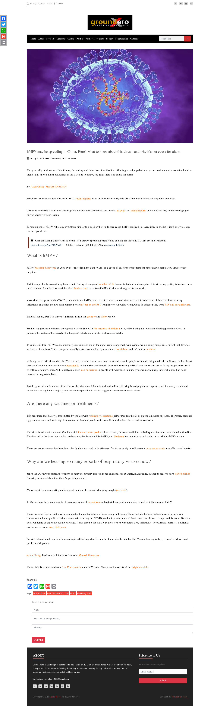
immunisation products (90, 432)
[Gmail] (4, 36)
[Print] (4, 42)
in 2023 (121, 210)
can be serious (89, 369)
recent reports (83, 198)
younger (91, 316)
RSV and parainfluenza (177, 304)
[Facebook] (4, 19)
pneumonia (72, 365)
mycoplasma (94, 502)
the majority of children (107, 328)
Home (33, 38)
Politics (79, 38)
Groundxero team (179, 696)
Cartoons (134, 38)
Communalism (121, 38)
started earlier (182, 473)
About (49, 3)
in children (122, 349)
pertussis (121, 490)
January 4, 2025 (115, 245)
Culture (70, 38)
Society (109, 38)
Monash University (56, 186)
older (104, 316)
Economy (61, 38)
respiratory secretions (101, 415)
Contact (60, 3)
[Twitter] (4, 25)
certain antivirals (155, 448)
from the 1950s (105, 284)
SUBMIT (38, 639)
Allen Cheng (37, 186)
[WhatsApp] (4, 31)
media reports (138, 210)
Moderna (119, 436)
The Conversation (72, 567)
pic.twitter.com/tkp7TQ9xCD (47, 245)
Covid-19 (50, 38)
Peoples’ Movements (95, 38)
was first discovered (45, 267)
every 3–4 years (57, 527)
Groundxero (55, 696)
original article (140, 567)
